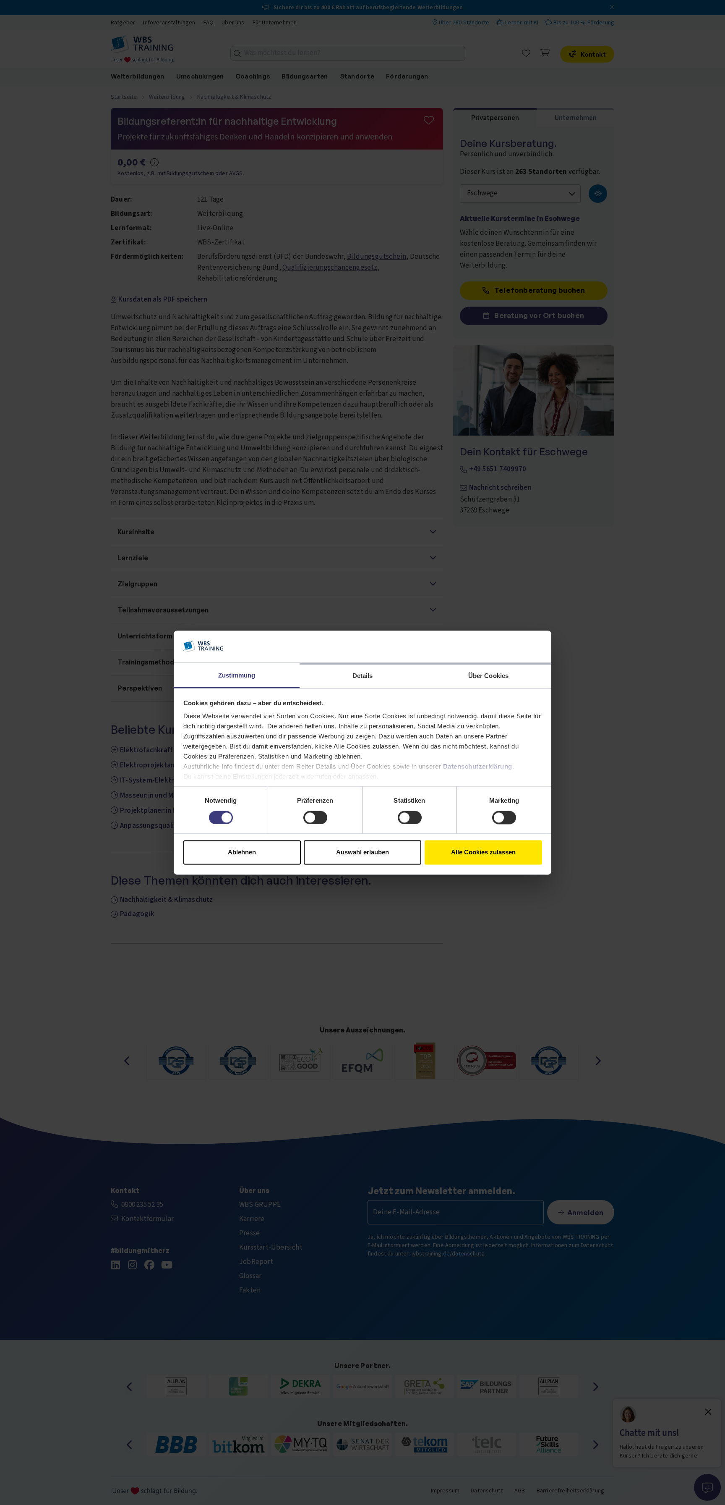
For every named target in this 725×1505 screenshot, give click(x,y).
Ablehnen (242, 852)
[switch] (315, 817)
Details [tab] (362, 676)
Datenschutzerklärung (477, 766)
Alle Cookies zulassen (483, 852)
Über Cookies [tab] (488, 676)
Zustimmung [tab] (237, 675)
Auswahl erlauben (362, 852)
